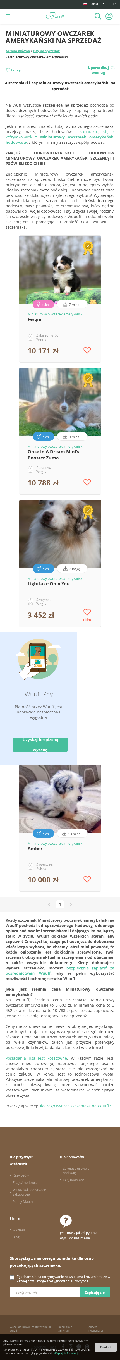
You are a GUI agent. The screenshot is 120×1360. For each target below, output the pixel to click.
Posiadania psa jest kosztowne (36, 1058)
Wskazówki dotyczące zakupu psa (29, 1191)
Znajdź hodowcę (25, 1182)
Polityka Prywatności (95, 1328)
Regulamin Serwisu (65, 1328)
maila (85, 1238)
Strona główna (18, 51)
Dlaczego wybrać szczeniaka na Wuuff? (74, 1105)
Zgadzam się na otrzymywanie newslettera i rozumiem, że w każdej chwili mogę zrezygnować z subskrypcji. (63, 1278)
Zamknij (105, 1347)
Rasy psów (21, 1175)
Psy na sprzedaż (46, 51)
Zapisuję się (95, 1292)
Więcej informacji (66, 1353)
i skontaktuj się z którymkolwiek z (60, 137)
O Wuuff (19, 1229)
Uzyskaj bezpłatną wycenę (40, 745)
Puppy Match (23, 1201)
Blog (16, 1237)
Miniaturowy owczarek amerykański (55, 314)
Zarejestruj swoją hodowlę (76, 1170)
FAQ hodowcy (73, 1180)
